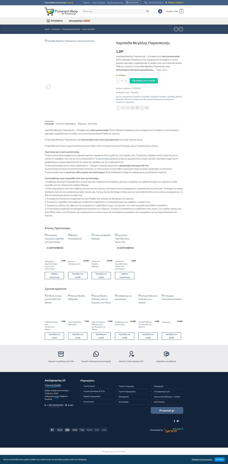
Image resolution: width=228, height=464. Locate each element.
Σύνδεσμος (124, 240)
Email (87, 228)
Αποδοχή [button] (219, 459)
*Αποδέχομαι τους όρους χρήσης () (108, 240)
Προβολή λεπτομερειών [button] (202, 459)
